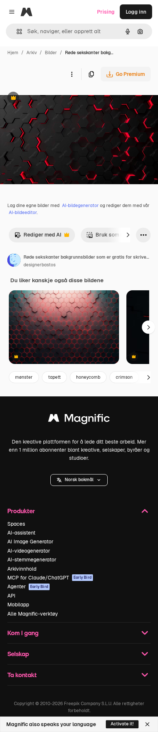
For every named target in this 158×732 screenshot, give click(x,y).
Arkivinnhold (21, 568)
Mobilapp (18, 604)
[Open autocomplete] (16, 31)
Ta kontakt (22, 675)
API (11, 595)
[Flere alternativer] (71, 74)
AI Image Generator (30, 541)
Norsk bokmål (79, 480)
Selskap (18, 654)
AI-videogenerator (28, 550)
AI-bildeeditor (23, 213)
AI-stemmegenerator (31, 559)
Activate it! (122, 724)
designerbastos (39, 265)
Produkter (21, 511)
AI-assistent (21, 532)
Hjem (12, 53)
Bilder (51, 53)
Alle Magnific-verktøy (32, 613)
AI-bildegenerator (80, 206)
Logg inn (136, 11)
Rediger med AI (37, 236)
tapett (54, 377)
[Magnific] (79, 419)
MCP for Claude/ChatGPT (49, 577)
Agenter (27, 586)
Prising (106, 11)
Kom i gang (23, 633)
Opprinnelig (52, 98)
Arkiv (31, 53)
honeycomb (88, 377)
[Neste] (127, 235)
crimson (124, 377)
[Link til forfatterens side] (14, 261)
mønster (24, 377)
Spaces (16, 524)
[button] (79, 480)
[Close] (147, 724)
